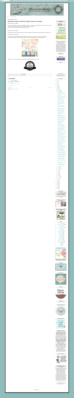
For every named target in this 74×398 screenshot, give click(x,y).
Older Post (50, 87)
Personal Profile (13, 16)
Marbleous (20, 75)
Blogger (39, 389)
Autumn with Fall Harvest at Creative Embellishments (61, 146)
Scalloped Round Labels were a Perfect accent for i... (61, 109)
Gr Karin (11, 82)
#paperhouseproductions (13, 75)
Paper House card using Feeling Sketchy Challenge (61, 139)
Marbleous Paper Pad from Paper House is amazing (61, 97)
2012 (57, 184)
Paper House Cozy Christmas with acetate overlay (61, 133)
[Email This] (21, 74)
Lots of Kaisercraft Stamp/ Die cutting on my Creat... (61, 156)
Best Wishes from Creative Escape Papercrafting (61, 111)
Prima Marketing (60, 236)
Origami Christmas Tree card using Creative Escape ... (61, 118)
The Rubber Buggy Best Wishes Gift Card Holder (61, 129)
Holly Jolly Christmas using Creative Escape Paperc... (61, 152)
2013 (57, 183)
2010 (57, 187)
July (58, 170)
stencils (60, 245)
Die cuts (60, 228)
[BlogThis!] (22, 74)
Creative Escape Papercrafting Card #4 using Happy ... (61, 127)
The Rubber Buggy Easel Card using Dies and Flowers (61, 137)
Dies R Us (60, 229)
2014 (57, 182)
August (58, 169)
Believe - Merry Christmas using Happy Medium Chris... (61, 106)
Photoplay (60, 235)
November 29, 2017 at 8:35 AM (14, 83)
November (58, 91)
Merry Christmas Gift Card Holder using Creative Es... (61, 150)
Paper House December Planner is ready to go (60, 101)
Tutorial (60, 243)
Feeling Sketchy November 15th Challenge (61, 135)
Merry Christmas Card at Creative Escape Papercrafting (60, 143)
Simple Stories (60, 238)
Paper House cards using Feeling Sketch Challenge (61, 141)
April (58, 174)
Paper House (24, 75)
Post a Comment (11, 85)
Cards (18, 75)
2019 (57, 86)
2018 (57, 87)
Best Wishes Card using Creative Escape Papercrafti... (60, 113)
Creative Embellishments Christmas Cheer (60, 99)
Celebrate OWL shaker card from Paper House (61, 93)
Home (8, 16)
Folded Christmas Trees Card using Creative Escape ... (61, 120)
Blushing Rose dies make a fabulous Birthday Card (61, 116)
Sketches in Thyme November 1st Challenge (61, 162)
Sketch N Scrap (60, 239)
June (58, 171)
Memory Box (60, 233)
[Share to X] (23, 74)
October (58, 166)
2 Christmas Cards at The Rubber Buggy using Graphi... (61, 103)
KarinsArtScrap (12, 80)
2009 (57, 188)
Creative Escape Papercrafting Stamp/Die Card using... (61, 154)
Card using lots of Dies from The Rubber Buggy (61, 148)
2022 (57, 82)
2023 (57, 81)
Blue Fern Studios (60, 225)
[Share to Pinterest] (25, 74)
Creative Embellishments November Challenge (60, 164)
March (58, 175)
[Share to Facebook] (24, 74)
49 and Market (60, 223)
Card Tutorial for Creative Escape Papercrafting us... (61, 158)
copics (61, 244)
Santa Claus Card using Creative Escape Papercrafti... (60, 122)
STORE (13, 59)
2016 (57, 179)
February (58, 176)
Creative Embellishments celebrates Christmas (60, 125)
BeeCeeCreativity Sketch (60, 224)
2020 (57, 85)
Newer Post (9, 87)
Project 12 (60, 237)
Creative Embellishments (60, 227)
